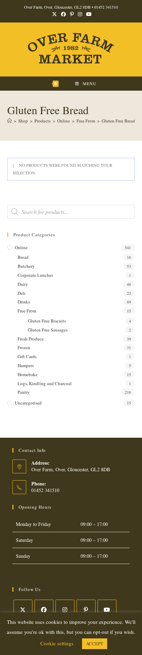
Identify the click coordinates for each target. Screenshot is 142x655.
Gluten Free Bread (118, 121)
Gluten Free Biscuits (47, 321)
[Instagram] (64, 609)
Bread (23, 257)
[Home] (9, 121)
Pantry (24, 392)
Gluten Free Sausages (48, 330)
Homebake (28, 374)
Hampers (26, 365)
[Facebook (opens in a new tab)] (63, 14)
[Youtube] (107, 609)
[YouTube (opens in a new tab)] (88, 14)
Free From (27, 311)
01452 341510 (106, 7)
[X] (22, 609)
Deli (22, 293)
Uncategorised (28, 403)
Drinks (24, 302)
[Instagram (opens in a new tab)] (80, 14)
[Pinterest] (86, 609)
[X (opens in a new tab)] (54, 14)
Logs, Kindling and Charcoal (45, 383)
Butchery (26, 266)
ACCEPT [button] (94, 643)
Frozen (24, 347)
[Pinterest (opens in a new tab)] (72, 14)
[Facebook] (43, 609)
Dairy (23, 284)
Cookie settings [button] (56, 643)
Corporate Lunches (35, 275)
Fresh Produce (31, 339)
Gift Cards (27, 356)
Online (21, 247)
